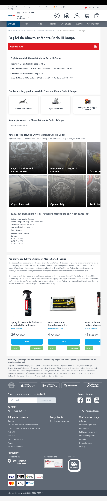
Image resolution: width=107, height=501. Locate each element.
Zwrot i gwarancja (30, 7)
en (90, 8)
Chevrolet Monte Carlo (44, 31)
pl (86, 8)
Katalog (11, 421)
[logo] (12, 16)
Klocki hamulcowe (19, 126)
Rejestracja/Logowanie (59, 421)
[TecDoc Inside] (23, 461)
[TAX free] (74, 465)
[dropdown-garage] (66, 15)
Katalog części (18, 31)
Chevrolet (29, 31)
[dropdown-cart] (86, 15)
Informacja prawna (87, 424)
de (98, 8)
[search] (57, 15)
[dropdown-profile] (76, 15)
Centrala (21, 18)
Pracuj (82, 446)
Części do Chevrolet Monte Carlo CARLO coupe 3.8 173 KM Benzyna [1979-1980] (41, 68)
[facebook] (80, 400)
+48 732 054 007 (18, 411)
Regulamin (84, 428)
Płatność (11, 7)
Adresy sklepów (92, 411)
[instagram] (88, 400)
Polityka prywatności (88, 432)
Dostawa (19, 7)
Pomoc (41, 7)
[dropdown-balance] (96, 15)
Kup (27, 341)
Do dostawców (85, 443)
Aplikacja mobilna (15, 446)
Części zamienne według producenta (24, 428)
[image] (27, 303)
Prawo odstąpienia (87, 435)
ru (94, 8)
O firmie (82, 421)
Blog (11, 9)
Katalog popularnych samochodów (23, 424)
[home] (9, 31)
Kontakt (48, 7)
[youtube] (96, 400)
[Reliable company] (53, 463)
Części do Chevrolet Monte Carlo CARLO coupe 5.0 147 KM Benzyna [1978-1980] (41, 78)
